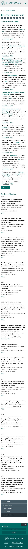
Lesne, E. (4, 113)
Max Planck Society (14, 529)
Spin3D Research (7, 505)
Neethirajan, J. (5, 111)
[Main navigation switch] (25, 3)
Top (25, 524)
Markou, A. (10, 113)
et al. (3, 31)
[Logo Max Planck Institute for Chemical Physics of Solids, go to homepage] (11, 3)
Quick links (4, 526)
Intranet (14, 532)
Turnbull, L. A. (18, 62)
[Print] (23, 18)
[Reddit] (8, 18)
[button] (5, 187)
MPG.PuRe (6, 39)
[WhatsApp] (14, 18)
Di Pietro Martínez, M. (14, 46)
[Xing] (17, 18)
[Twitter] (11, 18)
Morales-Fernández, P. (7, 58)
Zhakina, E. (11, 60)
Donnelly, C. (22, 29)
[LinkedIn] (5, 18)
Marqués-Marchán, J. (13, 75)
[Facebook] (2, 18)
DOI (12, 39)
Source (4, 339)
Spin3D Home (6, 501)
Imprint (6, 543)
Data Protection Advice (17, 543)
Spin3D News (6, 511)
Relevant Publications (9, 515)
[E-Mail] (20, 18)
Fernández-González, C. (8, 62)
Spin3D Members (7, 508)
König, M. (6, 64)
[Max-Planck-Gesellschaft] (7, 538)
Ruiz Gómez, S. (18, 60)
